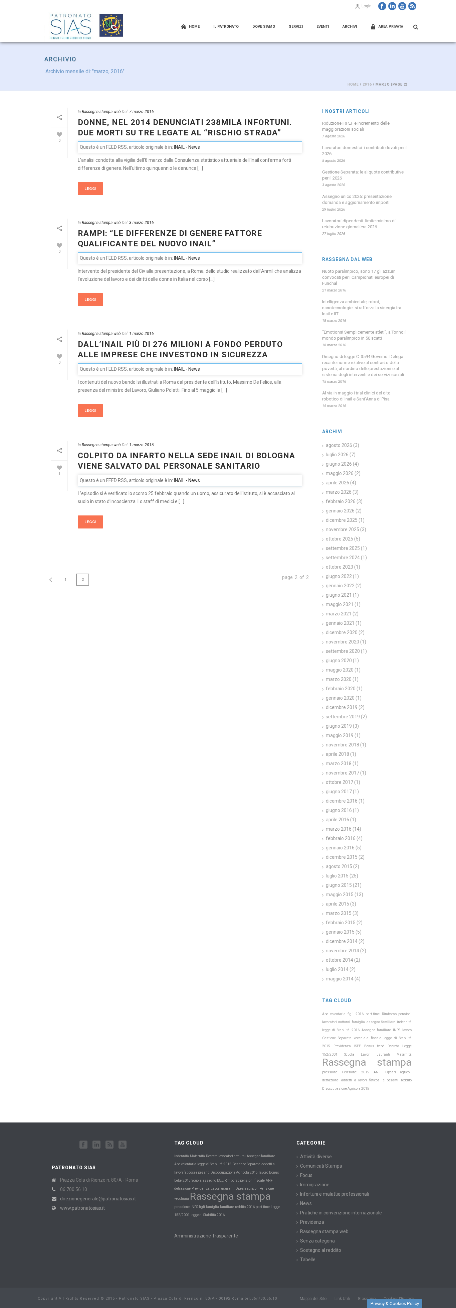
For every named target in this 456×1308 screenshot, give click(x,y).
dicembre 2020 (342, 632)
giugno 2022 (339, 576)
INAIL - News (187, 147)
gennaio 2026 (340, 510)
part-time (373, 1014)
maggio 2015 (340, 894)
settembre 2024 (343, 557)
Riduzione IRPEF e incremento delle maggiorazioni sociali (356, 126)
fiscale (376, 1038)
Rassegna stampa (367, 1062)
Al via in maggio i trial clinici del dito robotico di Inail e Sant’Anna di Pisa (356, 395)
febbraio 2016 (341, 838)
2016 (367, 84)
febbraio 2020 (341, 688)
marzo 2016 (339, 829)
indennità (404, 1022)
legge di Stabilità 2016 (340, 1030)
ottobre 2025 (339, 539)
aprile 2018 (337, 754)
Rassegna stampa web (101, 111)
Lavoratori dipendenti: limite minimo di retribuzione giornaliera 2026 (359, 223)
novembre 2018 (342, 744)
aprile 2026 (337, 482)
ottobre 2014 (339, 960)
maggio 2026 (340, 473)
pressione (329, 1072)
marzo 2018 (339, 763)
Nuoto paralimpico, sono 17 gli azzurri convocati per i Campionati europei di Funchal (359, 277)
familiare (388, 1022)
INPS (396, 1030)
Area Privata (391, 26)
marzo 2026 (339, 492)
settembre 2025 (343, 548)
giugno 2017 (339, 791)
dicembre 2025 (342, 520)
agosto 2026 (339, 445)
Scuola (349, 1054)
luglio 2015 (337, 875)
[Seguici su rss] (109, 1145)
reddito (406, 1080)
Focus (306, 1175)
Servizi (296, 26)
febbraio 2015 (341, 922)
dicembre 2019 (342, 707)
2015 (365, 1072)
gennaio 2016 (340, 847)
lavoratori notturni (336, 1022)
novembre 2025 (342, 529)
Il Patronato (226, 26)
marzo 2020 (339, 679)
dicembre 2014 (342, 941)
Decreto (393, 1046)
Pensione (349, 1072)
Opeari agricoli (398, 1072)
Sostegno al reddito (320, 1250)
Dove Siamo (263, 26)
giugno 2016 (339, 810)
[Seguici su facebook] (83, 1145)
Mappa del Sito (313, 1298)
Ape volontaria (333, 1014)
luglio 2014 (337, 969)
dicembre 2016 (342, 801)
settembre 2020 (343, 651)
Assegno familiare (376, 1030)
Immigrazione (314, 1184)
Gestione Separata (337, 1038)
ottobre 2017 (339, 782)
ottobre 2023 (339, 567)
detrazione (330, 1080)
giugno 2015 (339, 885)
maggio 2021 (340, 604)
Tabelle (307, 1259)
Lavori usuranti (375, 1054)
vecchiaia (361, 1038)
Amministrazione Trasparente (206, 1235)
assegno (373, 1022)
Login (367, 6)
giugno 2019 (339, 726)
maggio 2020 (340, 670)
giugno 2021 (339, 595)
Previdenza (342, 1046)
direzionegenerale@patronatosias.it (98, 1198)
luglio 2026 (337, 454)
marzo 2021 (339, 613)
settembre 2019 (343, 716)
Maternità (404, 1054)
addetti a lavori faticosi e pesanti (369, 1080)
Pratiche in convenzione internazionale (341, 1212)
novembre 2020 (342, 641)
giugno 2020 (339, 660)
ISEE (357, 1046)
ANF (377, 1072)
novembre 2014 (342, 950)
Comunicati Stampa (321, 1166)
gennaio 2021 (340, 623)
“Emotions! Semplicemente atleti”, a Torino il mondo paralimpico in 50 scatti (364, 335)
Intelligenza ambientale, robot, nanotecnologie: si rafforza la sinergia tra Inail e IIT (361, 307)
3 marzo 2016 (141, 222)
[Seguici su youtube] (123, 1145)
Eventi (322, 26)
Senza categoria (317, 1240)
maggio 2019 (340, 735)
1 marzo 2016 (141, 333)
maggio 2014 (340, 978)
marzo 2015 (339, 913)
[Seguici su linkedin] (96, 1145)
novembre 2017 (342, 773)
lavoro (407, 1030)
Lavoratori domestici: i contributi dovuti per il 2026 (365, 150)
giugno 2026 (339, 464)
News (306, 1203)
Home (194, 26)
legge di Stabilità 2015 (214, 1164)
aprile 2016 (337, 819)
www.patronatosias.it (82, 1208)
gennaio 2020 (340, 698)
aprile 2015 (337, 904)
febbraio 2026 (341, 501)
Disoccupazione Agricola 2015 (345, 1088)
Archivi (350, 26)
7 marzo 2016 (141, 111)
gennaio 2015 (340, 932)
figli (351, 1014)
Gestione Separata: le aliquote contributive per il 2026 (363, 175)
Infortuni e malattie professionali (334, 1194)
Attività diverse (316, 1156)
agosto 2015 (339, 866)
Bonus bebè (374, 1046)
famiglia (358, 1022)
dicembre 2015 (342, 857)
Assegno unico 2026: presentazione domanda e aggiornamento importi (357, 199)
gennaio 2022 (340, 585)
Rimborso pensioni (397, 1014)
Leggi (90, 189)
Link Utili (342, 1298)
